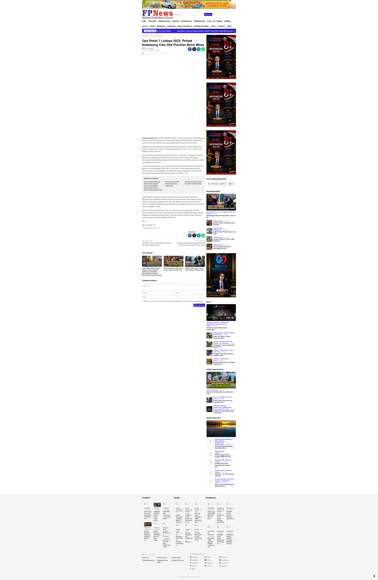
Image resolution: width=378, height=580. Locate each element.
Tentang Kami (161, 557)
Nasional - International (221, 322)
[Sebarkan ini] (190, 49)
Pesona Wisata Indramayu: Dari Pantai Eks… (224, 447)
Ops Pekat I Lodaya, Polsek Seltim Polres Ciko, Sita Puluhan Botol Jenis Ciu (156, 243)
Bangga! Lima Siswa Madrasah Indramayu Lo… (220, 539)
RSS (193, 569)
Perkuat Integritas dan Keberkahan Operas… (189, 537)
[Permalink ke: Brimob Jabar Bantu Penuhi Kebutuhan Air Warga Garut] (195, 261)
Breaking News (211, 212)
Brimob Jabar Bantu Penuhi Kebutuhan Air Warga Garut (193, 183)
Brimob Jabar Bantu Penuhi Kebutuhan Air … (222, 401)
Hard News (209, 322)
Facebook (195, 557)
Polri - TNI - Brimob (222, 212)
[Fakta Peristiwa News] (157, 14)
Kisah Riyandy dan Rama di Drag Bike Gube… (157, 535)
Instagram (209, 563)
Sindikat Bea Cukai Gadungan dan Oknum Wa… (222, 465)
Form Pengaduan (148, 560)
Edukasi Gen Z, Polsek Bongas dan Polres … (230, 516)
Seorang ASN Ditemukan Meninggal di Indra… (221, 247)
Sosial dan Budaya (221, 324)
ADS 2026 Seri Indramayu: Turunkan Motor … (166, 515)
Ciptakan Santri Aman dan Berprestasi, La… (188, 518)
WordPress (195, 563)
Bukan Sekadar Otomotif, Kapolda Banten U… (147, 535)
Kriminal (225, 332)
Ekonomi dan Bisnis (219, 341)
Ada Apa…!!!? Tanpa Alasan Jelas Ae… (224, 475)
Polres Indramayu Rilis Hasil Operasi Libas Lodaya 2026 (172, 184)
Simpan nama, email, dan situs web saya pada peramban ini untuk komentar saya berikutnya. (173, 301)
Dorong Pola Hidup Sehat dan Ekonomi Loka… (219, 392)
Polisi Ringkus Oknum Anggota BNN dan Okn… (223, 455)
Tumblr (209, 560)
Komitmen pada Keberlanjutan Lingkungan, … (216, 328)
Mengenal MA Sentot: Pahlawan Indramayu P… (224, 363)
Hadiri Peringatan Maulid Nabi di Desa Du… (179, 518)
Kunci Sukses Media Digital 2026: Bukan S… (224, 485)
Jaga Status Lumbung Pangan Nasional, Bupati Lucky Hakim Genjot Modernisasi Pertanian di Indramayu (162, 31)
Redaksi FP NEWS (178, 560)
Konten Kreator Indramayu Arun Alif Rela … (224, 223)
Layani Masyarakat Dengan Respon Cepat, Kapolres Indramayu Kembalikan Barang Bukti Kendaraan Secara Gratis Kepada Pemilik (153, 186)
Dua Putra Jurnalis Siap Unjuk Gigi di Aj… (166, 543)
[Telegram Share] (199, 49)
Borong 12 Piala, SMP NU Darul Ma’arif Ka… (211, 515)
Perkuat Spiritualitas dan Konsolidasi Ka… (198, 536)
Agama (178, 508)
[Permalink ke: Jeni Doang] (144, 49)
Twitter (208, 557)
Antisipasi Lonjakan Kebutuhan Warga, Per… (224, 346)
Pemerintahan (217, 230)
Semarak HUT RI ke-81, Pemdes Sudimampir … (179, 540)
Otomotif (147, 508)
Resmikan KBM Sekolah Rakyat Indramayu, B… (211, 542)
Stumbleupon (225, 560)
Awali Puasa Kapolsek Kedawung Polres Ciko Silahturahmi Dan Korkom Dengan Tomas (191, 243)
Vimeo (194, 566)
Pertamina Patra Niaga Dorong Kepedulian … (220, 519)
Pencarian (208, 14)
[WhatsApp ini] (203, 49)
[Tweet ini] (194, 49)
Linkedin (209, 566)
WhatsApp (195, 560)
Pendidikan (211, 508)
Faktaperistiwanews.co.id (151, 228)
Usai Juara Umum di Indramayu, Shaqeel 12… (147, 515)
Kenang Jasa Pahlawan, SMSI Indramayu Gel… (198, 517)
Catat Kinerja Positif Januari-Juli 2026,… (224, 232)
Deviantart (224, 566)
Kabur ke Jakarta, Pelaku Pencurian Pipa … (221, 337)
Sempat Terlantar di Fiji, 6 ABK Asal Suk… (223, 240)
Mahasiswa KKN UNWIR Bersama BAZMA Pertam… (229, 539)
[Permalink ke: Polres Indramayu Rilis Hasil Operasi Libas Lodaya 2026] (173, 261)
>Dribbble (224, 563)
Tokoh (208, 326)
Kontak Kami (176, 557)
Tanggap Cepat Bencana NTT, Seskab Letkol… (223, 354)
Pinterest (224, 557)
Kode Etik (145, 557)
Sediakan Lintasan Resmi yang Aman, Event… (157, 516)
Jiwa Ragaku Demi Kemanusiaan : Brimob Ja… (220, 216)
